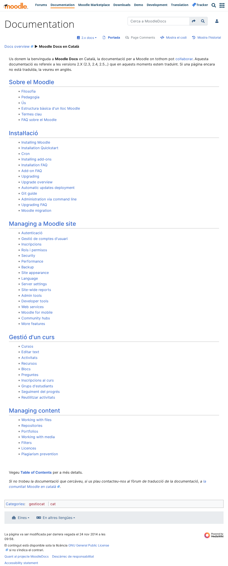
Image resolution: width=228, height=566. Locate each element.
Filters (26, 442)
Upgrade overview (37, 182)
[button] (222, 5)
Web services (32, 307)
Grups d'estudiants (37, 386)
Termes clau (31, 114)
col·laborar (184, 59)
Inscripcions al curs (37, 380)
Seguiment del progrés (40, 391)
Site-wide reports (36, 289)
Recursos (29, 363)
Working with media (38, 437)
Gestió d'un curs (32, 337)
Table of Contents (36, 472)
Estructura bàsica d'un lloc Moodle (50, 108)
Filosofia (28, 91)
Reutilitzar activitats (38, 397)
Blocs (26, 369)
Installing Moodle (35, 142)
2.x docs (87, 38)
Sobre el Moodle (31, 82)
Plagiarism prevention (39, 454)
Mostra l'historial (209, 37)
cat (53, 504)
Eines (22, 517)
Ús (23, 103)
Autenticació (32, 233)
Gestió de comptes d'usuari (44, 238)
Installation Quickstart (39, 148)
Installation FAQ (34, 165)
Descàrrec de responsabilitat (73, 556)
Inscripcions (31, 244)
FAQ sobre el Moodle (39, 119)
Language (29, 278)
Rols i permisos (34, 250)
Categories (15, 504)
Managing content (34, 410)
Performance (32, 261)
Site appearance (35, 272)
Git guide (29, 193)
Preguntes (29, 374)
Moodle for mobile (37, 312)
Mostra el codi (176, 37)
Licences (28, 448)
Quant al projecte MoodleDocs (26, 556)
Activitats (29, 357)
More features (33, 323)
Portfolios (29, 431)
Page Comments (143, 37)
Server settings (34, 284)
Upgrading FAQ (34, 204)
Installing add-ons (36, 159)
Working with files (36, 420)
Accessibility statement (21, 563)
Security (28, 255)
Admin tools (31, 295)
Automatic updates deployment (48, 187)
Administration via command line (49, 199)
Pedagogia (30, 97)
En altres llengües (57, 517)
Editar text (30, 352)
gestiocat (37, 504)
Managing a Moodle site (42, 223)
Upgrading (30, 176)
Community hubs (35, 318)
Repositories (31, 425)
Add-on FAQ (31, 170)
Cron (25, 153)
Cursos (27, 346)
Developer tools (34, 301)
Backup (27, 267)
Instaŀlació (23, 133)
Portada (114, 37)
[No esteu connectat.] (218, 21)
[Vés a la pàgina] (193, 21)
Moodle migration (36, 210)
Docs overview (17, 46)
